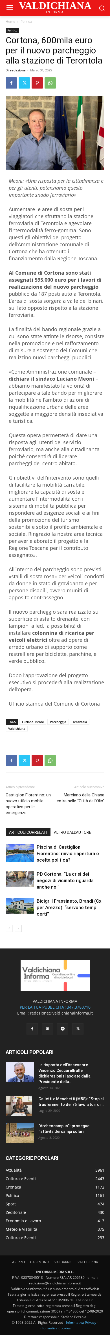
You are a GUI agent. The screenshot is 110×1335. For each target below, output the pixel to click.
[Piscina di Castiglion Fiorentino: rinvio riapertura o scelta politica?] (20, 853)
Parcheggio (58, 722)
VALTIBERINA (88, 1262)
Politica (26, 21)
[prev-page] (9, 928)
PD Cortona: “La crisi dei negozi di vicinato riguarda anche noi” (65, 880)
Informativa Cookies (55, 1328)
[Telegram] (62, 1028)
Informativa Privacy (81, 1322)
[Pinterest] (37, 83)
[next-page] (18, 928)
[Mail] (47, 1028)
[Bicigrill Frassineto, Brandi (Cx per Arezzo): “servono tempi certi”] (20, 906)
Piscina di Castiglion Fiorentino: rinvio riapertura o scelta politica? (68, 853)
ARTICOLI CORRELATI (28, 832)
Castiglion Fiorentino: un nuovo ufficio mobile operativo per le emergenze (28, 803)
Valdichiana (16, 728)
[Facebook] (11, 83)
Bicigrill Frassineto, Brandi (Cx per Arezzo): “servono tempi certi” (69, 907)
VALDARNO (63, 1262)
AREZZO (18, 1262)
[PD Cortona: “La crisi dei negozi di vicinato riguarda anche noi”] (20, 879)
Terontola (79, 722)
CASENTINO (39, 1262)
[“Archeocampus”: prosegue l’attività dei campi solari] (20, 1133)
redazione (18, 70)
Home (10, 21)
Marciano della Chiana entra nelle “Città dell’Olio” (80, 797)
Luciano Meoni (33, 722)
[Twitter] (24, 83)
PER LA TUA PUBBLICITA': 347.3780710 (55, 1007)
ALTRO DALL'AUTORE (72, 832)
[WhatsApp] (50, 83)
